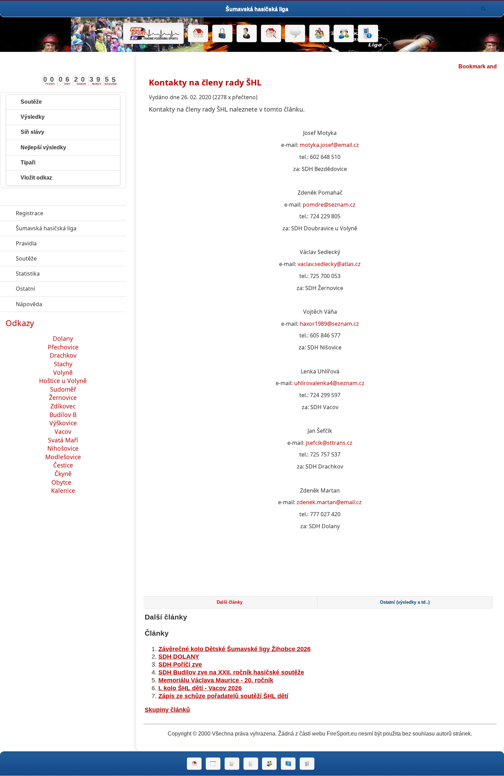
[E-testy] (319, 34)
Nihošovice (63, 448)
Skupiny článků (167, 709)
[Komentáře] (295, 34)
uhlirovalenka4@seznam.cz (329, 383)
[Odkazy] (271, 34)
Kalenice (63, 490)
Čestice (63, 465)
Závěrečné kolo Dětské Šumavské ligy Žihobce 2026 (234, 649)
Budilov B (62, 414)
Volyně (63, 372)
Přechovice (63, 347)
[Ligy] (307, 763)
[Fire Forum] (344, 34)
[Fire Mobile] (368, 34)
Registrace (29, 213)
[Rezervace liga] (232, 763)
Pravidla (58, 243)
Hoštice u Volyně (63, 381)
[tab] (229, 602)
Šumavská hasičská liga (71, 228)
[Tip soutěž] (269, 763)
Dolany (63, 338)
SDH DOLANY (178, 656)
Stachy (63, 364)
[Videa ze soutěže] (288, 763)
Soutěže (31, 102)
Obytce (62, 482)
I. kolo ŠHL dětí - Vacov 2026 (200, 688)
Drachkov (63, 355)
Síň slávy (32, 132)
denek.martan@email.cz (330, 502)
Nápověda (60, 304)
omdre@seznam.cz (331, 204)
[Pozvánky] (213, 763)
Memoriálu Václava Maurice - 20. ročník (215, 680)
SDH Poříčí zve (180, 664)
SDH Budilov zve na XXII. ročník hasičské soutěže (231, 672)
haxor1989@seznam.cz (329, 323)
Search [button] (483, 8)
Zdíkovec (62, 406)
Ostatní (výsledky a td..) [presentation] (405, 602)
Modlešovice (63, 457)
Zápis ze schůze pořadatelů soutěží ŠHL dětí (223, 696)
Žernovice (63, 397)
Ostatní (57, 288)
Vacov (63, 431)
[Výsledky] (250, 763)
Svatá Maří (63, 440)
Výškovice (63, 423)
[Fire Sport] (153, 33)
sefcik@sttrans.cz (329, 443)
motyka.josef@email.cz (329, 145)
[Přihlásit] (222, 34)
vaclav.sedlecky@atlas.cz (329, 264)
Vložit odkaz (36, 178)
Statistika (59, 273)
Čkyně (63, 474)
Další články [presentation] (229, 602)
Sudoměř (63, 389)
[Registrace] (247, 34)
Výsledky (33, 117)
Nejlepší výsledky (43, 147)
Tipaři (28, 162)
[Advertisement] (320, 568)
